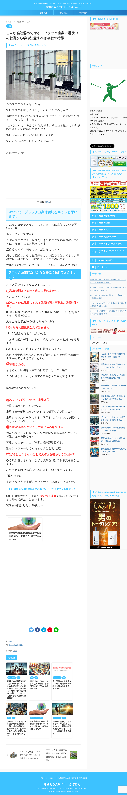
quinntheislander (66, 96)
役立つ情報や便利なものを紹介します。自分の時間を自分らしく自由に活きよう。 (63, 788)
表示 (48, 202)
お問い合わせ (63, 13)
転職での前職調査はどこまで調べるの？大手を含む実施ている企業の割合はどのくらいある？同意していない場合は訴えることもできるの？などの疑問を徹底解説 (16, 689)
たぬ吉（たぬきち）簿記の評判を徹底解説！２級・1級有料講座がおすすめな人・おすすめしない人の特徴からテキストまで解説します (16, 728)
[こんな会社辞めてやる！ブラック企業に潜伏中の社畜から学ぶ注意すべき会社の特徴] (43, 629)
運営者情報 (83, 778)
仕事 (10, 641)
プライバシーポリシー (47, 778)
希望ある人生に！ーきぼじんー (64, 6)
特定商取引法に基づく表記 (67, 778)
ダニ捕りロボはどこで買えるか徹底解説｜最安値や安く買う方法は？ (108, 288)
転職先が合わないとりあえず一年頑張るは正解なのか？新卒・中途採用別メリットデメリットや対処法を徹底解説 (62, 727)
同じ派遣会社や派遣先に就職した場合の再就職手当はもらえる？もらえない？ (62, 685)
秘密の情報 (83, 13)
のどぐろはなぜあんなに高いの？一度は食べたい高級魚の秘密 (108, 296)
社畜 (21, 645)
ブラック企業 (13, 645)
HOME (44, 13)
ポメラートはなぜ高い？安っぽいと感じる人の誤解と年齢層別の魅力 (108, 312)
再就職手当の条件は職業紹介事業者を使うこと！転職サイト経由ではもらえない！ (39, 725)
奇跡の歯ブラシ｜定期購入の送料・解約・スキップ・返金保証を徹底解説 (108, 281)
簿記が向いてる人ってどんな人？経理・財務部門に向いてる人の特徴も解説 (39, 685)
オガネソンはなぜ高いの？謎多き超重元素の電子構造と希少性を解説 (108, 304)
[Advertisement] (27, 172)
